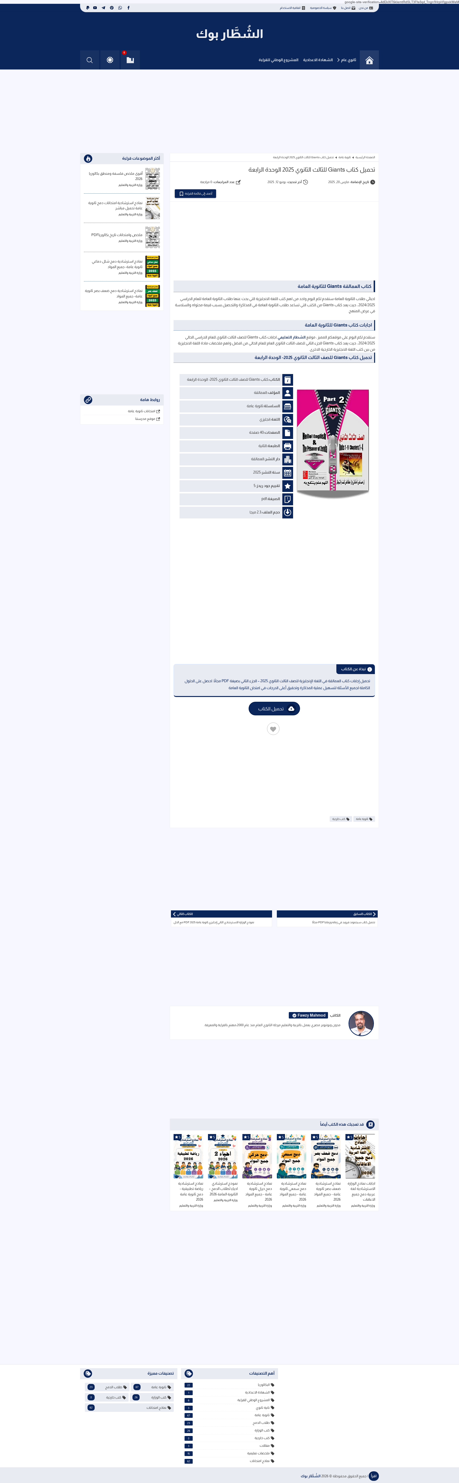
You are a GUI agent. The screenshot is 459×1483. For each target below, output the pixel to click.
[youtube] (95, 8)
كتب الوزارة (228, 1430)
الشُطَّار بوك (311, 1476)
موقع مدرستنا (145, 419)
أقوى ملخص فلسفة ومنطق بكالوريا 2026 (115, 176)
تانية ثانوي (229, 1408)
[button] (110, 59)
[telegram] (103, 8)
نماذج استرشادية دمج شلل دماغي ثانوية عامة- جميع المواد (117, 264)
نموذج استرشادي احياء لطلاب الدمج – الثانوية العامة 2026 (223, 1188)
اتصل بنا (345, 8)
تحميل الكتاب (271, 708)
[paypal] (87, 8)
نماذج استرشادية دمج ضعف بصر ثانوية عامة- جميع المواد (113, 293)
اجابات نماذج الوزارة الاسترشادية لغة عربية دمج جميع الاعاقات (361, 1191)
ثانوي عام (348, 60)
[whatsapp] (120, 8)
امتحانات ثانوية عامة (141, 411)
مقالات (229, 1446)
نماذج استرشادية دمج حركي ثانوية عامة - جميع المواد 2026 (258, 1191)
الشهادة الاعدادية (318, 60)
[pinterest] (112, 8)
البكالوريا (228, 1385)
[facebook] (128, 8)
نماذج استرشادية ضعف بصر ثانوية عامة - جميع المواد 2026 (327, 1191)
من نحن (363, 8)
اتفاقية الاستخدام (290, 8)
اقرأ (374, 1476)
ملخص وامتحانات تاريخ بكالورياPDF (116, 235)
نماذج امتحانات (228, 1461)
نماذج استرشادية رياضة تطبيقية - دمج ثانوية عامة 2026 (190, 1191)
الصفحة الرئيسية (365, 157)
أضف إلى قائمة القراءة (198, 193)
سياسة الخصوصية (321, 8)
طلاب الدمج (228, 1423)
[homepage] (369, 59)
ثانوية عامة (345, 157)
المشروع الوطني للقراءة (278, 60)
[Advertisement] (229, 112)
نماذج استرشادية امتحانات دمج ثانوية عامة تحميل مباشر (115, 205)
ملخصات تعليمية (228, 1453)
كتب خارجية (338, 819)
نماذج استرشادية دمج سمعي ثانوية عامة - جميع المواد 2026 (292, 1191)
